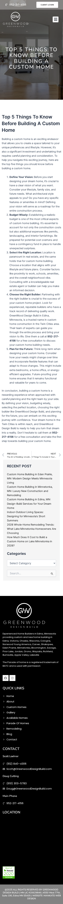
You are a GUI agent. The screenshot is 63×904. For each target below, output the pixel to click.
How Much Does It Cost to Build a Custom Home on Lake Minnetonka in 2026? (29, 541)
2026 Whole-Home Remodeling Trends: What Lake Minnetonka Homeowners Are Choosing (31, 529)
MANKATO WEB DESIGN (44, 897)
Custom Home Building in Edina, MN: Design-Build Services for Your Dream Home (29, 503)
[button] (55, 19)
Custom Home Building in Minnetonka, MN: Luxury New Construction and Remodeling (30, 491)
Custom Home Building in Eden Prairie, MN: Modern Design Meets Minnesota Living (29, 478)
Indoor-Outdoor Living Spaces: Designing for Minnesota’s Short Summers (26, 516)
